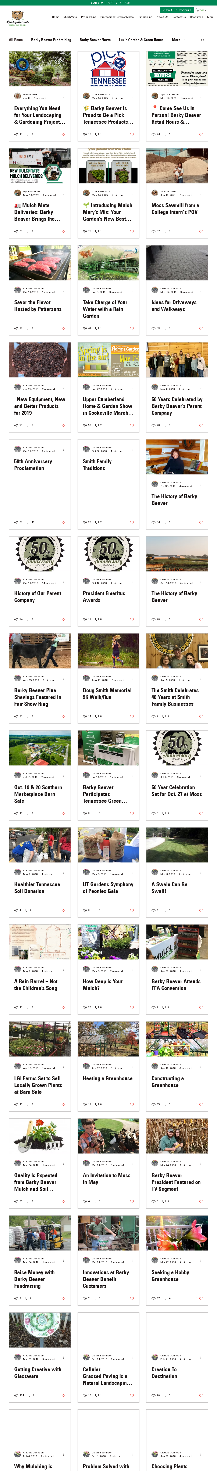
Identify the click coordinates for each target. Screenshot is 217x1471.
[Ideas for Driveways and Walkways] (177, 262)
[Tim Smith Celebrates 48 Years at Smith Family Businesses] (177, 651)
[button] (202, 9)
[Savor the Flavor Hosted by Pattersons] (40, 262)
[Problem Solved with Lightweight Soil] (108, 1427)
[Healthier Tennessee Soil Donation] (40, 845)
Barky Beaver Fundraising (51, 39)
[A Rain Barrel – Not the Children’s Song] (40, 942)
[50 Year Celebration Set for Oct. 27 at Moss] (177, 748)
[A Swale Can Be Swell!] (177, 845)
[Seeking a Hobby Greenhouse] (177, 1233)
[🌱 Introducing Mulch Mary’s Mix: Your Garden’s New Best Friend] (108, 165)
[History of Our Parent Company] (40, 554)
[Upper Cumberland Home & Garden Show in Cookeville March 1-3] (108, 359)
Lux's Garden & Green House (141, 39)
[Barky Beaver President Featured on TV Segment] (177, 1136)
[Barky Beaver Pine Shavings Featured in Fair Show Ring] (40, 651)
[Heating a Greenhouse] (108, 1039)
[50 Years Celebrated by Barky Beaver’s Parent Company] (177, 359)
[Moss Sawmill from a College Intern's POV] (177, 165)
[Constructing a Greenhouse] (177, 1039)
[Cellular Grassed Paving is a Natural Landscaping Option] (108, 1330)
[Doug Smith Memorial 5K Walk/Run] (108, 651)
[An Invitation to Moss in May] (108, 1136)
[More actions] (64, 95)
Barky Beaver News (95, 39)
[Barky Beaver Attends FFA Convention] (177, 942)
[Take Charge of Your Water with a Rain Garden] (108, 262)
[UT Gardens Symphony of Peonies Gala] (108, 845)
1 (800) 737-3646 (117, 3)
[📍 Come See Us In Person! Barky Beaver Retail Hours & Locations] (177, 68)
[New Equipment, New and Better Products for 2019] (40, 359)
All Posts (16, 39)
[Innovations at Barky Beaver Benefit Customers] (108, 1233)
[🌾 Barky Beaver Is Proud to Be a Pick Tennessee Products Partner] (108, 68)
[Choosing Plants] (177, 1427)
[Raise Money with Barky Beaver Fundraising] (40, 1233)
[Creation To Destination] (177, 1330)
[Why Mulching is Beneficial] (40, 1427)
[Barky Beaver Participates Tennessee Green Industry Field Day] (108, 748)
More (176, 39)
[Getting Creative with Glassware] (40, 1330)
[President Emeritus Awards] (108, 554)
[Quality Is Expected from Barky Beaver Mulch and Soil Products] (40, 1136)
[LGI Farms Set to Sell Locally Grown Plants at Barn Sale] (40, 1039)
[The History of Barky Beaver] (177, 456)
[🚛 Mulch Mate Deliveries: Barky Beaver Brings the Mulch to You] (40, 165)
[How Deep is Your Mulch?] (108, 942)
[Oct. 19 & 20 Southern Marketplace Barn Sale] (40, 748)
